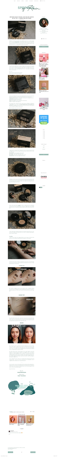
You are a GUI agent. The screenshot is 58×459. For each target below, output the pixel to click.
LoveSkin (19, 205)
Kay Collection (23, 375)
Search (43, 46)
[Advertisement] (21, 404)
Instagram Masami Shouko (21, 372)
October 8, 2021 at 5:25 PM (13, 431)
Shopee (19, 375)
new (10, 452)
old (33, 452)
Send (44, 154)
